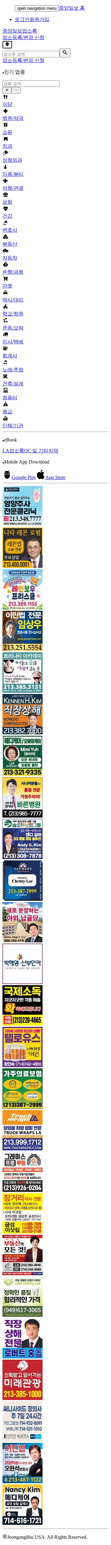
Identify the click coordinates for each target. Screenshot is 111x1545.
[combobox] (31, 83)
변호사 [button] (9, 230)
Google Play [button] (24, 477)
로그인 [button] (22, 19)
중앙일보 (19, 31)
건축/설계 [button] (12, 383)
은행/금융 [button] (12, 271)
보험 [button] (7, 202)
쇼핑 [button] (7, 132)
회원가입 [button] (39, 19)
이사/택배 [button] (12, 341)
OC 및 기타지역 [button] (41, 450)
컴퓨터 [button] (9, 397)
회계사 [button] (9, 355)
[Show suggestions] (6, 90)
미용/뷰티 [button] (12, 174)
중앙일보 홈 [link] (72, 8)
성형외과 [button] (12, 160)
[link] (55, 507)
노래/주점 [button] (12, 369)
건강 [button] (7, 216)
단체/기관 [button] (12, 425)
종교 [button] (7, 411)
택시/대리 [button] (12, 299)
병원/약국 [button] (12, 118)
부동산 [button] (9, 244)
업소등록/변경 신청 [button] (23, 37)
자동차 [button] (9, 258)
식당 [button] (7, 104)
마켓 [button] (7, 285)
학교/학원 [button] (12, 313)
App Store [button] (55, 477)
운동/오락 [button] (12, 327)
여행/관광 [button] (12, 188)
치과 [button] (7, 146)
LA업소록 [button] (13, 450)
